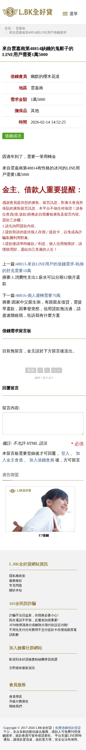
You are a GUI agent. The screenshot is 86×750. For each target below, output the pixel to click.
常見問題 (15, 585)
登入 (65, 453)
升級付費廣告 (18, 701)
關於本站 (15, 590)
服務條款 (15, 580)
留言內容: (11, 408)
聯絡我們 (15, 706)
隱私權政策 (17, 576)
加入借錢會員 (42, 460)
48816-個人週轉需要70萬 (38, 295)
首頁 (8, 28)
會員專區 (15, 696)
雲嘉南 (20, 28)
